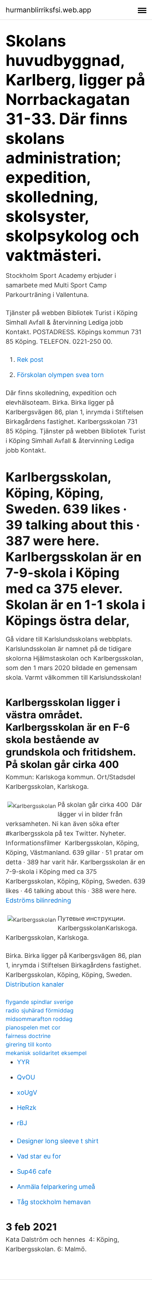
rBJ (22, 1123)
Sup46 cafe (34, 1171)
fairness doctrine (28, 1035)
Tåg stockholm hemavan (54, 1202)
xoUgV (27, 1092)
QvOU (26, 1077)
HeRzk (26, 1107)
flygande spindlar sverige (39, 1001)
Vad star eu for (39, 1156)
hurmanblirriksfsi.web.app (48, 9)
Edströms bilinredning (38, 900)
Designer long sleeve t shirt (58, 1141)
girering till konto (29, 1044)
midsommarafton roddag (39, 1018)
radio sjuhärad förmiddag (40, 1010)
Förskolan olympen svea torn (60, 374)
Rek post (30, 359)
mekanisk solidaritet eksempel (46, 1052)
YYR (23, 1062)
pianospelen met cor (33, 1027)
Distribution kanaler (35, 984)
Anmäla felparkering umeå (56, 1186)
